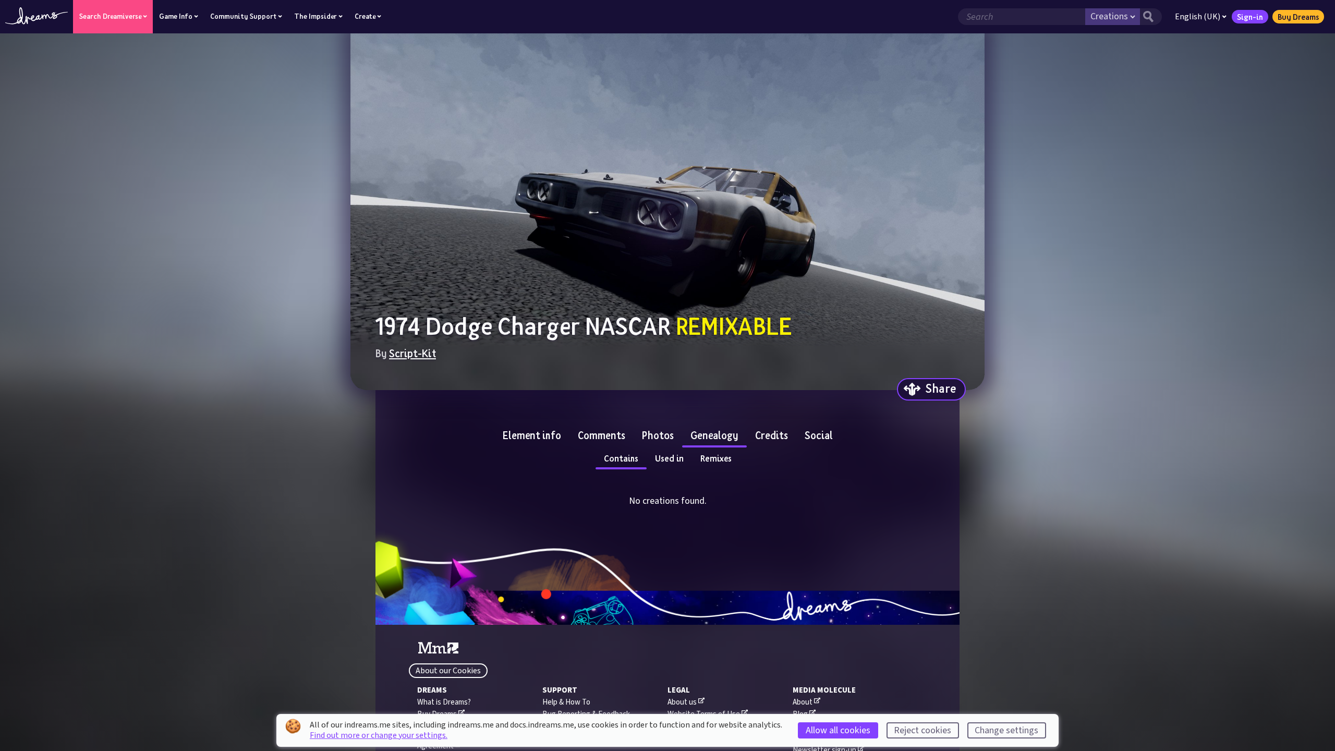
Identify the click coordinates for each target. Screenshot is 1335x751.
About (802, 702)
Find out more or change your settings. (378, 735)
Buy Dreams (1298, 16)
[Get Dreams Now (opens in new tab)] (667, 608)
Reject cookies (922, 730)
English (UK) (1197, 16)
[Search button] (1151, 16)
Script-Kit (412, 353)
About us (682, 702)
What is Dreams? (444, 702)
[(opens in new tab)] (438, 648)
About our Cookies (448, 670)
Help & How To (566, 702)
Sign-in (1250, 16)
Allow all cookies (838, 730)
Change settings (1006, 730)
